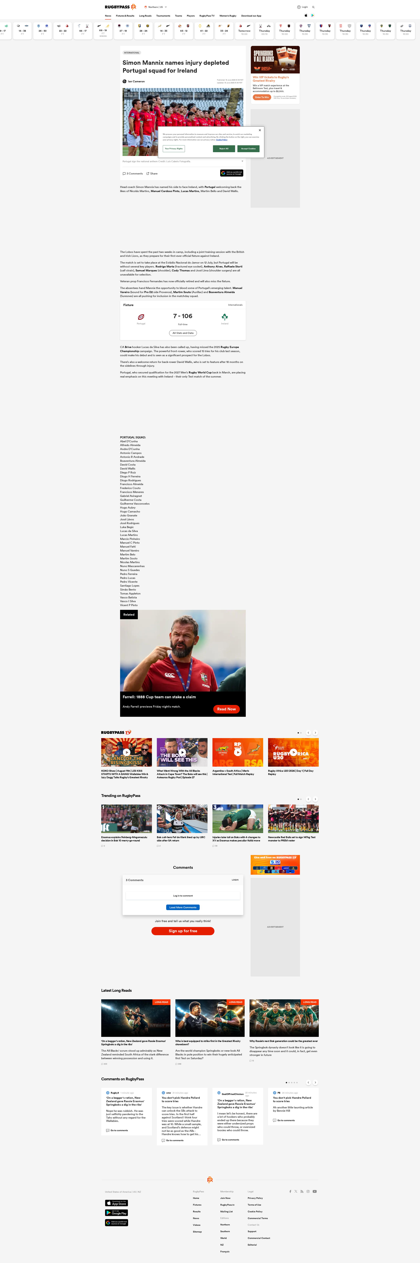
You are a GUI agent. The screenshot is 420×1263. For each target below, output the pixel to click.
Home (196, 1198)
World (223, 1238)
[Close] (259, 130)
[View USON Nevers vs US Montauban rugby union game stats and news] (385, 31)
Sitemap (197, 1231)
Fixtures (197, 1204)
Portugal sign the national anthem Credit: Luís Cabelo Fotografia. (157, 161)
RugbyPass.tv (227, 1204)
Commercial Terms (258, 1218)
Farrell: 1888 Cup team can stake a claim (159, 696)
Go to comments (117, 1130)
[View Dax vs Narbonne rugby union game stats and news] (345, 31)
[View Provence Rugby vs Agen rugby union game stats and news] (406, 31)
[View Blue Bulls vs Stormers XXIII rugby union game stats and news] (42, 31)
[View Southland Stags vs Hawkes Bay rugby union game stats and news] (264, 31)
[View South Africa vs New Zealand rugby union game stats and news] (163, 31)
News (108, 15)
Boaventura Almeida (222, 292)
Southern (225, 1231)
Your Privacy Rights (174, 148)
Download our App (251, 15)
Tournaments (163, 15)
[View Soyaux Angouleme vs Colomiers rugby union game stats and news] (305, 31)
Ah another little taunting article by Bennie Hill (293, 1109)
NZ (222, 1244)
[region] (211, 142)
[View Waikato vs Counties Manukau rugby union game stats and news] (184, 31)
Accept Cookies (248, 148)
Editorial (252, 1244)
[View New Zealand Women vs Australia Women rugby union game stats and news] (103, 31)
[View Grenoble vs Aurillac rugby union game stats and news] (365, 31)
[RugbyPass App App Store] (137, 1203)
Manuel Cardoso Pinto (165, 191)
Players (191, 15)
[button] (135, 1032)
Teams (178, 15)
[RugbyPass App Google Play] (137, 1213)
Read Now (226, 708)
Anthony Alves (213, 266)
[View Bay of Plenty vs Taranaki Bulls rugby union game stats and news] (143, 31)
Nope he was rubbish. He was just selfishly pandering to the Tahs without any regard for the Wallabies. (126, 1115)
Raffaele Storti (233, 266)
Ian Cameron (136, 81)
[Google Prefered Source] (230, 173)
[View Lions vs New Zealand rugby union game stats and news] (244, 31)
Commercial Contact (259, 1238)
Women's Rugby (228, 15)
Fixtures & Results (125, 15)
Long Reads (145, 15)
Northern (225, 1224)
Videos (196, 1225)
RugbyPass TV (207, 15)
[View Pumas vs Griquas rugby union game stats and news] (22, 31)
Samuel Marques (146, 270)
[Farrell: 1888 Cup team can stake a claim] (183, 651)
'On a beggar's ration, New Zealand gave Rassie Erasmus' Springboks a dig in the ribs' (125, 1101)
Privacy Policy (255, 1198)
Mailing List (226, 1211)
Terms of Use (254, 1204)
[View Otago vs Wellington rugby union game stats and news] (204, 31)
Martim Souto (182, 292)
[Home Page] (120, 7)
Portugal (210, 187)
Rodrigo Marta (165, 266)
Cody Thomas (181, 270)
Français (224, 1251)
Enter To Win (262, 97)
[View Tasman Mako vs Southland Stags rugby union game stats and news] (83, 31)
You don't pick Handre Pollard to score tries (181, 1099)
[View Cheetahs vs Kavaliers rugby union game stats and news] (224, 31)
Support (252, 1231)
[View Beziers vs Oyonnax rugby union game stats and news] (325, 31)
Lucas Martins (190, 191)
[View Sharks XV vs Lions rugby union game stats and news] (62, 31)
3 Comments (135, 173)
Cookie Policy (255, 1211)
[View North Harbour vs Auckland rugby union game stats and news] (123, 31)
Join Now (225, 1198)
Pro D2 (148, 292)
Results (196, 1211)
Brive (128, 347)
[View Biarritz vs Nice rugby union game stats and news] (284, 31)
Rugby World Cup (200, 372)
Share (154, 173)
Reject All (224, 148)
